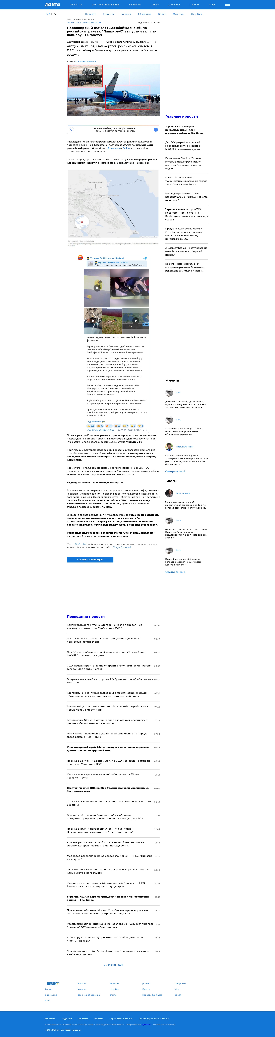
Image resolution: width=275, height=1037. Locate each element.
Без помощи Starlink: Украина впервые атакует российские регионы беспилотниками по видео (183, 163)
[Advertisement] (113, 586)
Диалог (70, 19)
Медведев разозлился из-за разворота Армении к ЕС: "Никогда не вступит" (186, 197)
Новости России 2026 (85, 19)
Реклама (98, 1019)
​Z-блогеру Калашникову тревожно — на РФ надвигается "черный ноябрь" (186, 251)
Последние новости (86, 617)
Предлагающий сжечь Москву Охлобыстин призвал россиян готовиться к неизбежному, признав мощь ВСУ (183, 233)
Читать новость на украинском (84, 23)
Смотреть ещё (113, 964)
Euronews (114, 148)
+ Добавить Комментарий (90, 559)
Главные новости (181, 116)
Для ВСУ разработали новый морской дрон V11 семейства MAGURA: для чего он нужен (182, 146)
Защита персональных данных (154, 1019)
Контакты (83, 1019)
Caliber (126, 148)
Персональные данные (121, 1019)
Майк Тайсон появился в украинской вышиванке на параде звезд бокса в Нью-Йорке (186, 181)
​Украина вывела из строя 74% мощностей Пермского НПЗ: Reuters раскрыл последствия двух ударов (186, 214)
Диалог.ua (146, 1025)
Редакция (67, 1019)
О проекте (50, 1019)
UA (48, 14)
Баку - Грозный (122, 547)
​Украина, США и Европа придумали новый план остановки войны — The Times (184, 130)
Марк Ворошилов (86, 61)
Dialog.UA (81, 544)
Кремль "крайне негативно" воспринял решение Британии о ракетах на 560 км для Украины (185, 267)
